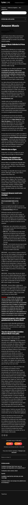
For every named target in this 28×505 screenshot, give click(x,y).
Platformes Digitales (12, 7)
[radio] (9, 443)
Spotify (3, 473)
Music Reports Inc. (17, 119)
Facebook (2, 435)
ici (13, 65)
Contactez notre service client (9, 470)
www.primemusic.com (7, 98)
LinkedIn (7, 435)
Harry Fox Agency (6, 121)
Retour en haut (5, 457)
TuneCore (3, 7)
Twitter (4, 435)
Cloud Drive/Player (8, 209)
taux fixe (13, 340)
